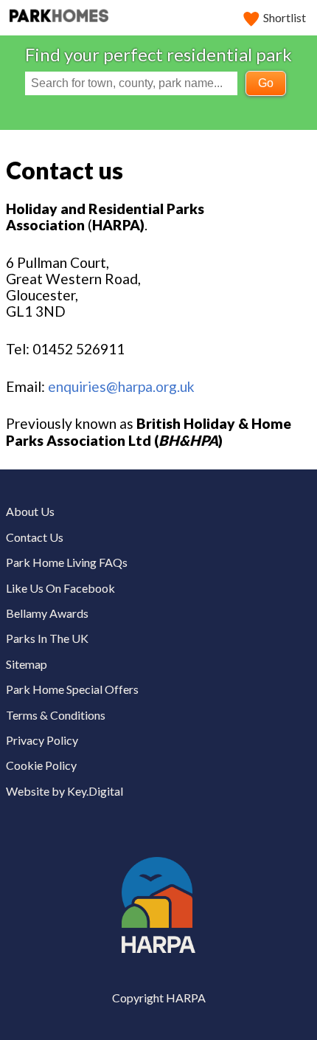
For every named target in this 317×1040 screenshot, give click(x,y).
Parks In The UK (47, 638)
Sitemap (26, 664)
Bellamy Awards (47, 613)
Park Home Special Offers (72, 689)
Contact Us (34, 537)
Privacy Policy (42, 740)
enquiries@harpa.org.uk (121, 386)
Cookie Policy (41, 765)
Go (266, 83)
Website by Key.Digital (64, 791)
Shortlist (284, 17)
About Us (30, 511)
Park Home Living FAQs (67, 562)
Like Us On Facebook (60, 588)
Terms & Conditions (55, 715)
